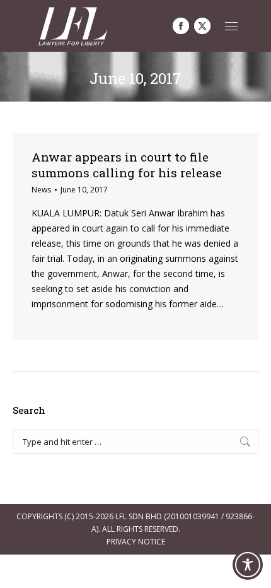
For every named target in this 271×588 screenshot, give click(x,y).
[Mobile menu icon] (231, 26)
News (41, 189)
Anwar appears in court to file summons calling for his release (127, 164)
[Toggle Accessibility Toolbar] (248, 565)
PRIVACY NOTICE (136, 541)
